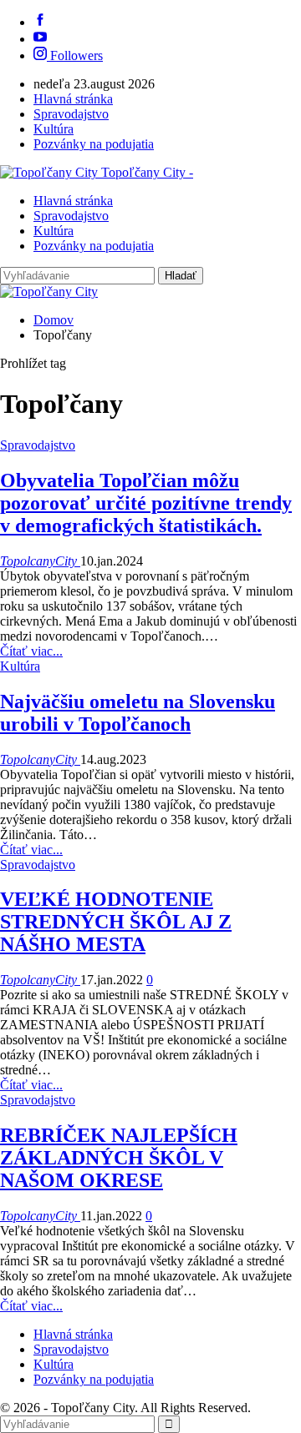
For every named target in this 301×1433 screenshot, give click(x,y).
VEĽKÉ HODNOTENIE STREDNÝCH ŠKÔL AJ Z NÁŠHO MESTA (116, 921)
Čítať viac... (31, 651)
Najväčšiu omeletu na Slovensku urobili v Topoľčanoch (137, 713)
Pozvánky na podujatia (93, 144)
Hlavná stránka (73, 99)
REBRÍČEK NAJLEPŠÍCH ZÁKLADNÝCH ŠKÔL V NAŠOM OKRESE (118, 1157)
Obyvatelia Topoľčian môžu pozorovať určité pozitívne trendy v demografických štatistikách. (146, 503)
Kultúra (53, 129)
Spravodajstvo (71, 114)
